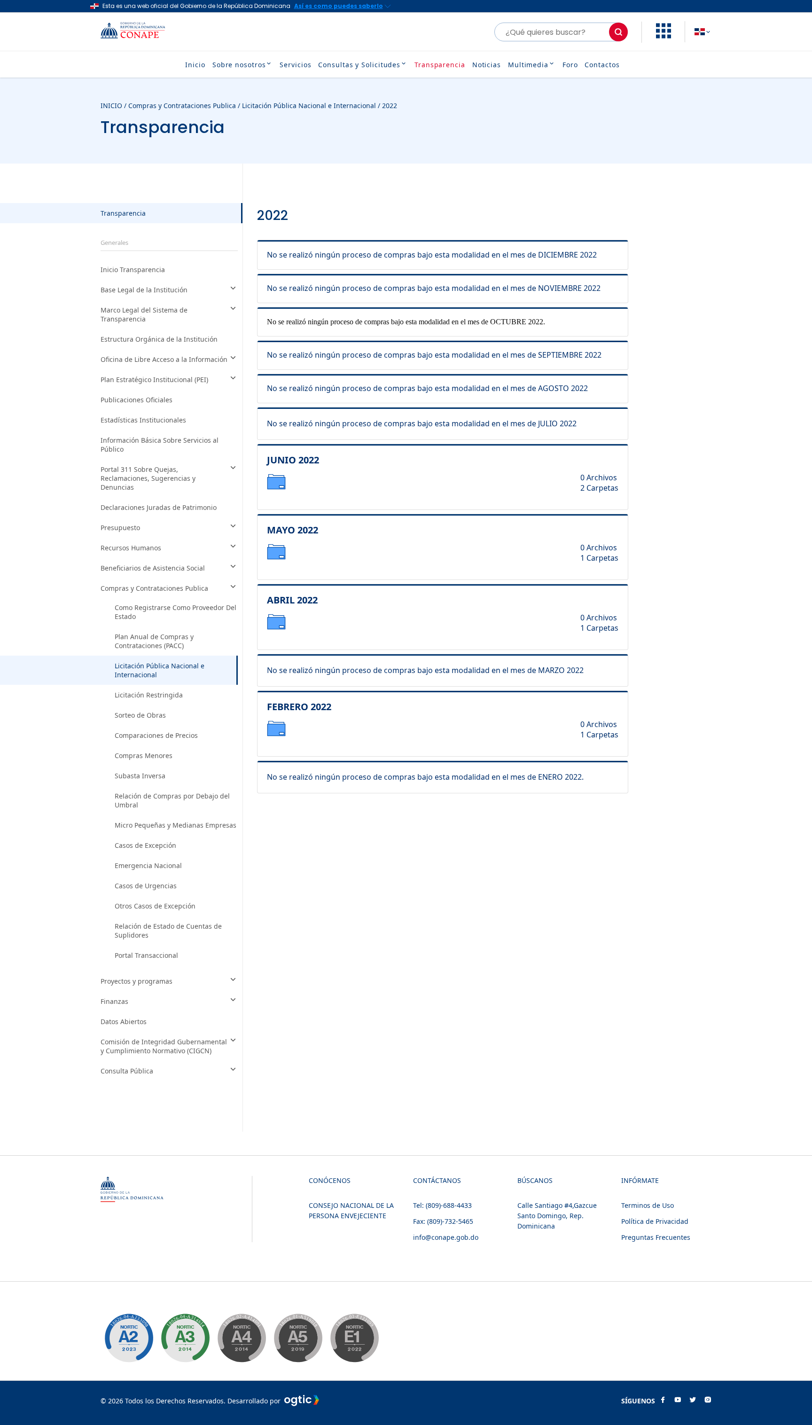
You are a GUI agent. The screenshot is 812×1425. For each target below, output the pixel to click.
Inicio (195, 64)
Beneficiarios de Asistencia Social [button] (153, 568)
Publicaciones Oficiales (136, 399)
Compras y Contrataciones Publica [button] (154, 588)
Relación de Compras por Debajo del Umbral (172, 800)
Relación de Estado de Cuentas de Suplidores (168, 931)
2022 (389, 105)
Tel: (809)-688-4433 (442, 1205)
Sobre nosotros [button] (239, 64)
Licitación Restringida (149, 694)
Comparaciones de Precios (156, 735)
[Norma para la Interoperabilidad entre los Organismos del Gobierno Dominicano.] (241, 1338)
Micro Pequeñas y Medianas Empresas (175, 825)
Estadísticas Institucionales (143, 419)
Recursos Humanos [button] (131, 547)
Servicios (295, 64)
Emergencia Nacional (148, 865)
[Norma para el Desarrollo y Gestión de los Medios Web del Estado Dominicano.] (129, 1338)
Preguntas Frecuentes (655, 1237)
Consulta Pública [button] (127, 1070)
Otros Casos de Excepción (155, 905)
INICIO (111, 105)
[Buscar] (618, 32)
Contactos (602, 64)
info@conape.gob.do (445, 1237)
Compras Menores (143, 755)
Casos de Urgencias (146, 885)
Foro (570, 64)
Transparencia (439, 64)
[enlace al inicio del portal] (140, 31)
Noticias (486, 64)
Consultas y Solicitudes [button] (359, 64)
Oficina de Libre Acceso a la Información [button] (164, 359)
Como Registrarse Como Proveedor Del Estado (175, 612)
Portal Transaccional (146, 955)
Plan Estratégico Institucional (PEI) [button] (154, 379)
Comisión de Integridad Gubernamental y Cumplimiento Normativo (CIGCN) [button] (164, 1046)
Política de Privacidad (654, 1221)
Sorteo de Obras (140, 715)
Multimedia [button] (528, 64)
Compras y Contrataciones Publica (182, 105)
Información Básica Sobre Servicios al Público (160, 445)
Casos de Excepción (145, 845)
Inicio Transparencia (133, 269)
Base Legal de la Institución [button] (144, 289)
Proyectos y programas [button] (136, 981)
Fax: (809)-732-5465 (443, 1221)
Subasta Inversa (140, 775)
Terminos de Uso (647, 1205)
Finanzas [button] (114, 1001)
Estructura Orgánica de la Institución (159, 339)
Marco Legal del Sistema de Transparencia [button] (144, 314)
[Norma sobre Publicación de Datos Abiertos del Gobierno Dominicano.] (185, 1338)
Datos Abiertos (124, 1021)
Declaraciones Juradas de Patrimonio (159, 507)
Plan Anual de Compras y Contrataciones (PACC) (154, 641)
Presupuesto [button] (120, 527)
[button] (663, 36)
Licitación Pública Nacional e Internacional (309, 105)
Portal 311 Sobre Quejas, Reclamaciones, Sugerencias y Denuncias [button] (148, 478)
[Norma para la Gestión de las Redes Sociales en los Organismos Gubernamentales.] (354, 1338)
